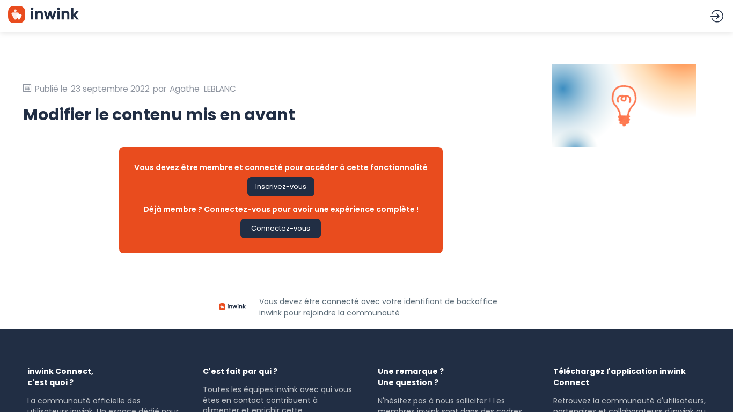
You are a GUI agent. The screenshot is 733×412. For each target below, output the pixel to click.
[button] (280, 186)
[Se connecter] (717, 16)
